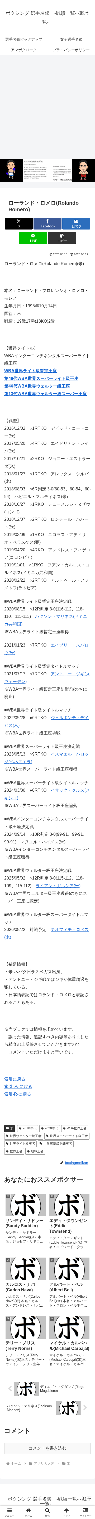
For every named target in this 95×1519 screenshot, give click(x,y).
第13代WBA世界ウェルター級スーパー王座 (45, 393)
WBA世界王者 (77, 1128)
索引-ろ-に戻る (18, 1086)
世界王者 (16, 1151)
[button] (62, 238)
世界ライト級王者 (22, 1143)
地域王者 (37, 1151)
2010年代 (29, 1128)
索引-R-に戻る (17, 1094)
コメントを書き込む (47, 1448)
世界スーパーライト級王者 (69, 1136)
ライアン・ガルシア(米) (58, 885)
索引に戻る (14, 1079)
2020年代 (51, 1128)
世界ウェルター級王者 (25, 1136)
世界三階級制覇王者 (58, 1143)
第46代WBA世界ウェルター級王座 (37, 386)
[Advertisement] (47, 107)
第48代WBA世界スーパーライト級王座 (41, 378)
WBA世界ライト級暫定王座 (30, 371)
